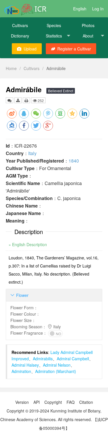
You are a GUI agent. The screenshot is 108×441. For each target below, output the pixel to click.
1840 (74, 160)
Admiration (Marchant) (55, 371)
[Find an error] (9, 100)
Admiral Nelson (57, 365)
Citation (86, 402)
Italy (32, 153)
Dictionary (20, 36)
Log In (98, 9)
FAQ (71, 402)
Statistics (54, 36)
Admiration (21, 371)
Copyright (53, 402)
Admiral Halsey (25, 365)
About (88, 36)
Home (11, 68)
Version (22, 402)
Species (54, 25)
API (36, 402)
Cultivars (20, 25)
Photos (88, 25)
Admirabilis (43, 358)
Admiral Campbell (73, 358)
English (79, 9)
